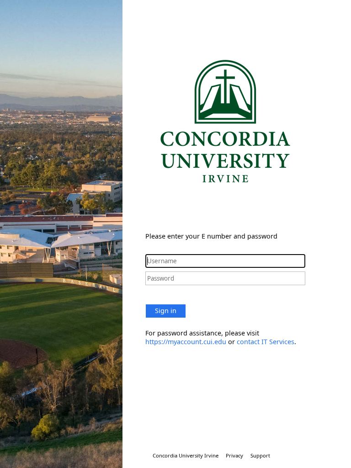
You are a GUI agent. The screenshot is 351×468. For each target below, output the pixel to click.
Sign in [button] (165, 310)
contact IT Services (265, 341)
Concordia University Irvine (185, 455)
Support (260, 455)
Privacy (234, 455)
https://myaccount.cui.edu (185, 341)
